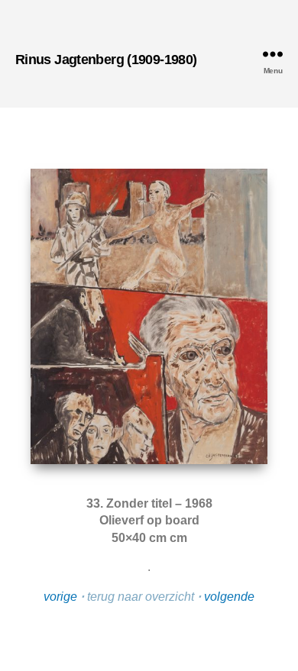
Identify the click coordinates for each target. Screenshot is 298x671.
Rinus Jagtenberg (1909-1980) (105, 59)
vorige (60, 596)
